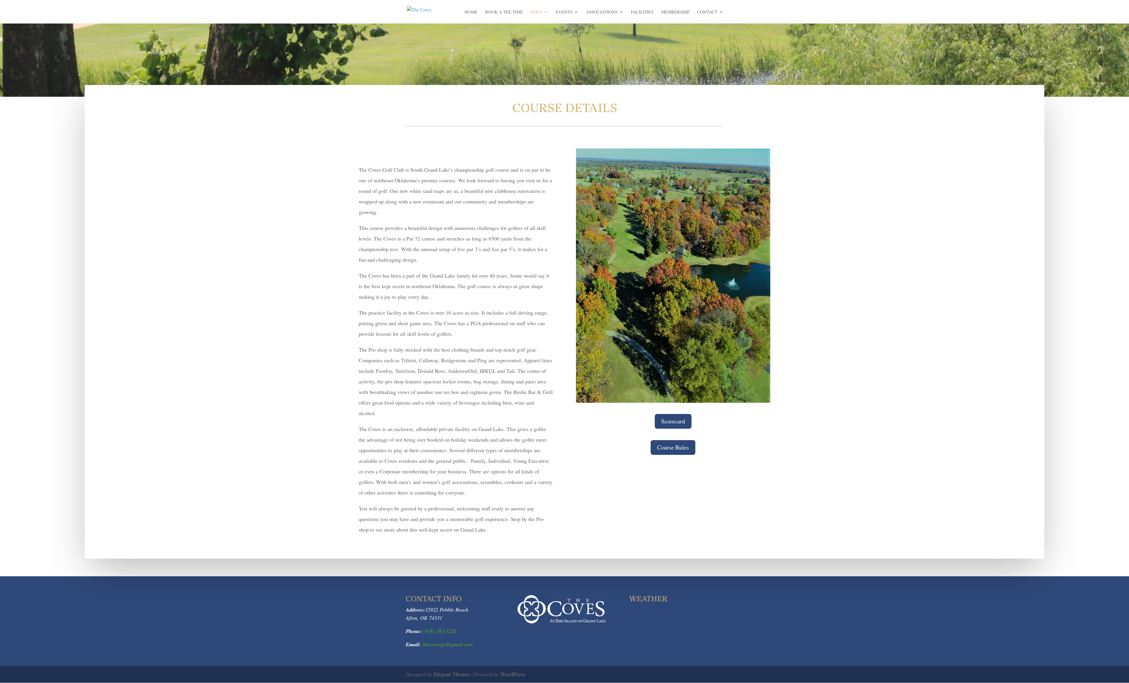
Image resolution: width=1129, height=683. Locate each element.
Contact (707, 12)
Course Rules (673, 447)
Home (471, 12)
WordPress (512, 674)
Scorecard (673, 421)
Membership (675, 12)
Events (564, 12)
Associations (601, 12)
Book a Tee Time (504, 12)
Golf (536, 12)
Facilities (642, 12)
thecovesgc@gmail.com (447, 644)
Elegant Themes (452, 674)
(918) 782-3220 (439, 630)
